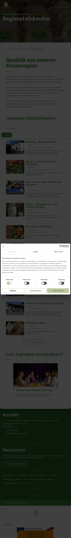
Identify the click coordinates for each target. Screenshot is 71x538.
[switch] (26, 283)
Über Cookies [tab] (58, 251)
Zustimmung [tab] (12, 251)
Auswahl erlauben (35, 290)
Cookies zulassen (58, 290)
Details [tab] (35, 251)
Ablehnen (13, 290)
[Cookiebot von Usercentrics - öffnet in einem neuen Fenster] (61, 246)
